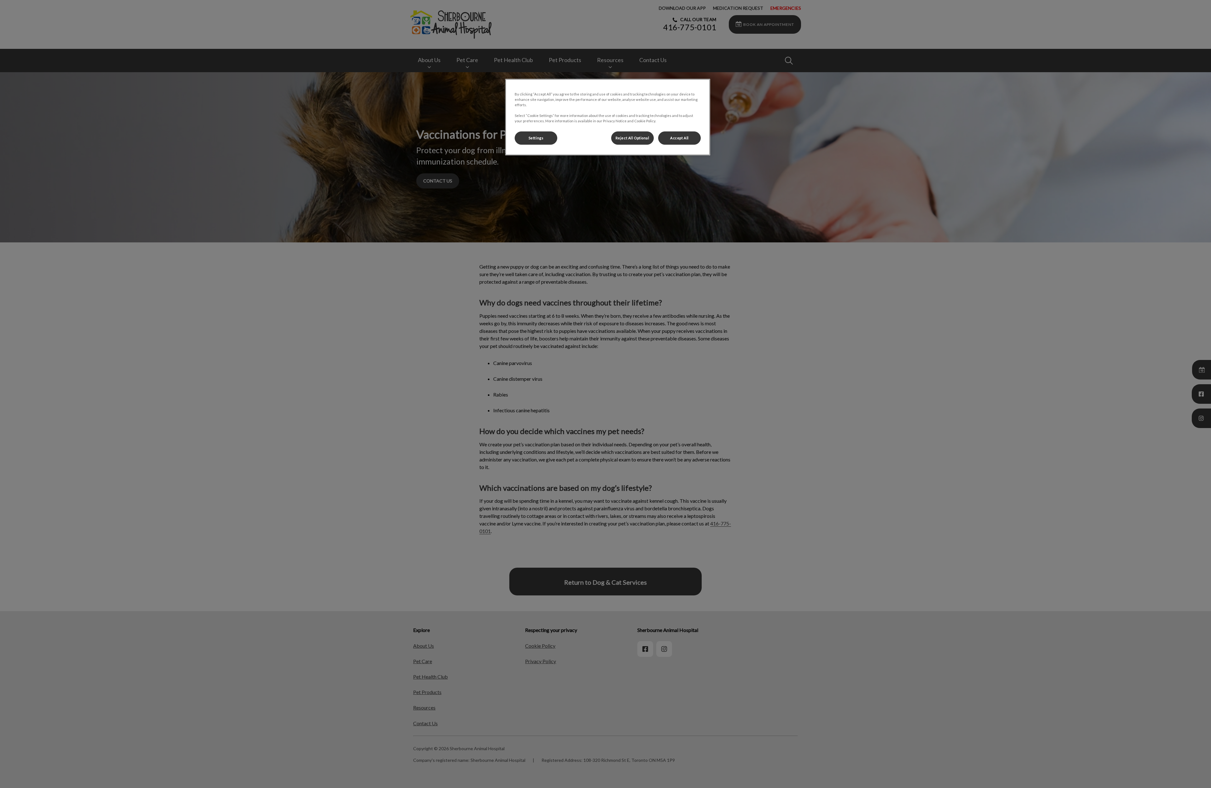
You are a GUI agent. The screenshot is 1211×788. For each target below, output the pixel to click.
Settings (536, 138)
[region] (607, 117)
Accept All (679, 138)
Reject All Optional (632, 138)
